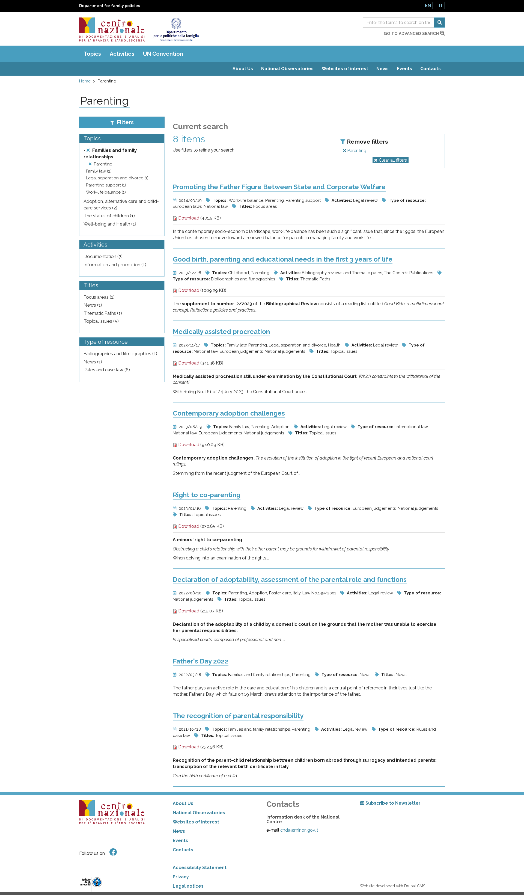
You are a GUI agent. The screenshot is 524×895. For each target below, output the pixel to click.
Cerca (439, 22)
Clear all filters (393, 160)
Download (188, 218)
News (382, 68)
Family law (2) (99, 171)
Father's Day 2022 (200, 661)
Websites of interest (345, 68)
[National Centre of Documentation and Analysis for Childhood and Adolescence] (112, 29)
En (428, 5)
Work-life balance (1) (106, 192)
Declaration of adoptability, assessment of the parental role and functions (290, 579)
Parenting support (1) (106, 185)
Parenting (356, 150)
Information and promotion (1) (115, 264)
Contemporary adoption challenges (229, 413)
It (441, 5)
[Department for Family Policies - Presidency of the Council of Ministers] (175, 29)
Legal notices (188, 886)
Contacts (430, 68)
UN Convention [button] (163, 54)
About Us (243, 68)
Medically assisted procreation (221, 332)
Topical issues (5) (101, 321)
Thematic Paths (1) (103, 313)
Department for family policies (109, 6)
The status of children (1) (109, 215)
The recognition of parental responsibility (238, 716)
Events (404, 68)
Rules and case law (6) (107, 369)
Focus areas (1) (99, 297)
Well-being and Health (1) (110, 224)
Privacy (181, 876)
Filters (125, 122)
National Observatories (287, 68)
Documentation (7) (103, 256)
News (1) (93, 305)
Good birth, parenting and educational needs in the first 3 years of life (282, 259)
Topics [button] (92, 54)
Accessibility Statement (200, 867)
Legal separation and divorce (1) (117, 178)
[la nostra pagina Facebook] (113, 852)
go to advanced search (412, 33)
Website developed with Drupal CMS (392, 886)
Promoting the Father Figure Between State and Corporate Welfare (279, 187)
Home (85, 81)
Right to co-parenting (206, 495)
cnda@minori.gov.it (299, 830)
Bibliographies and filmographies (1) (120, 353)
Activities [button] (122, 54)
